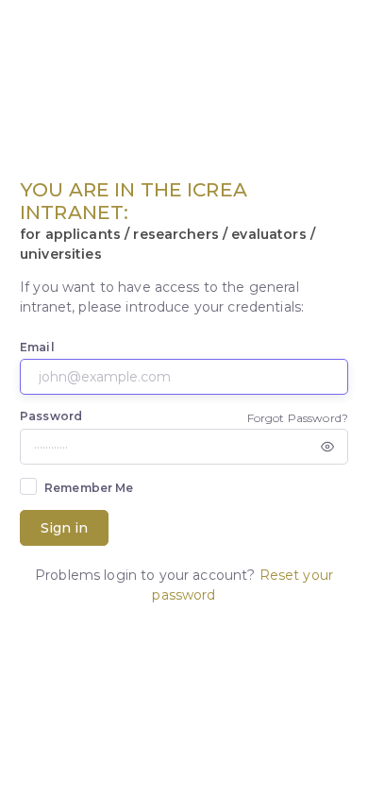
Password (51, 416)
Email (37, 347)
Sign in (64, 527)
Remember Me (89, 488)
